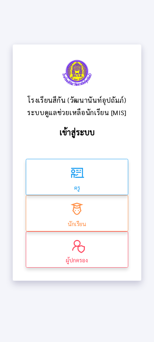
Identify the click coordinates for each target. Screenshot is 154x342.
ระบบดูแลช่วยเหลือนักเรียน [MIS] (77, 112)
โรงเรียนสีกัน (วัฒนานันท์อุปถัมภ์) (77, 100)
